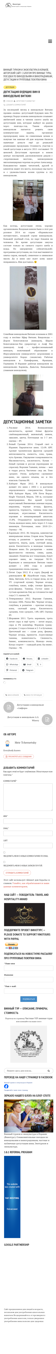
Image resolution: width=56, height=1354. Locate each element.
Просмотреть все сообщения (20, 756)
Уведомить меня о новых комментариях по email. (25, 856)
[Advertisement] (28, 38)
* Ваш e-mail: (10, 986)
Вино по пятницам (34, 695)
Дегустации (10, 87)
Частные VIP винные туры (38, 1018)
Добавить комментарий (16, 105)
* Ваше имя (9, 963)
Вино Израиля (13, 695)
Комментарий (10, 781)
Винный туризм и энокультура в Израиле (18, 1082)
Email (6, 828)
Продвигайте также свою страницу (16, 1090)
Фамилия (8, 975)
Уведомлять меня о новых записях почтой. (23, 865)
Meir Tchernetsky (28, 101)
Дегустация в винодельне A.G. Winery (23, 719)
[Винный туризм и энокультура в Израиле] (6, 1086)
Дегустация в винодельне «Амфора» (30, 706)
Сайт (5, 840)
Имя (5, 816)
